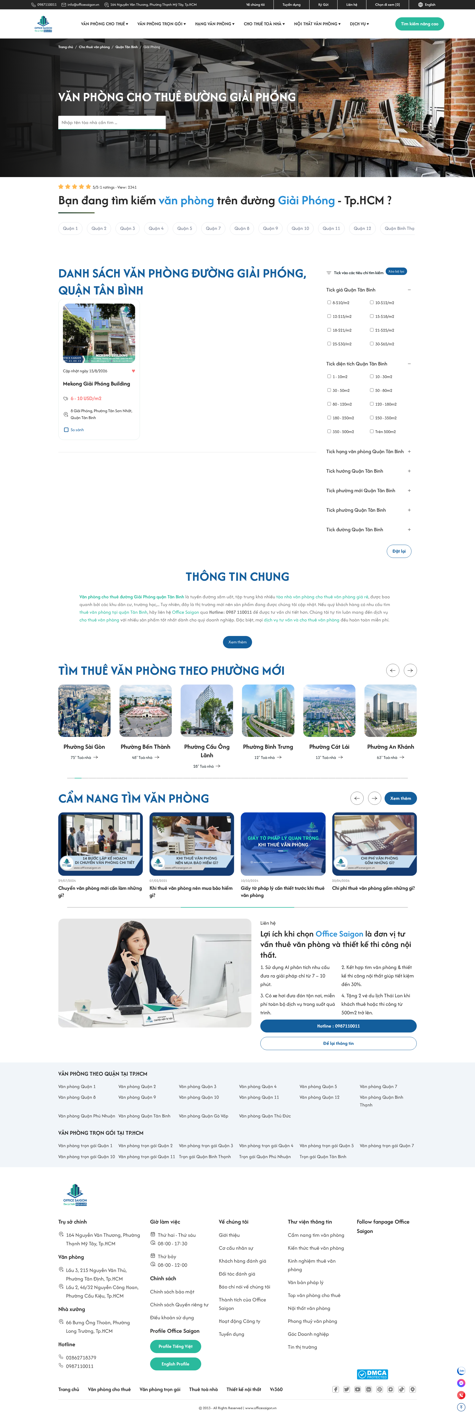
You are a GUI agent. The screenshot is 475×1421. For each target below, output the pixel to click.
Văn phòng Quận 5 (318, 1086)
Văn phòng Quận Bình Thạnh (381, 1101)
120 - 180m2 (385, 404)
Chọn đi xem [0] (387, 4)
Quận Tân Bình (83, 417)
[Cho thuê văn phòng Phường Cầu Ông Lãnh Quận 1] (193, 727)
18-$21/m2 (342, 330)
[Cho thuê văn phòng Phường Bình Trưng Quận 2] (254, 723)
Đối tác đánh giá (237, 1273)
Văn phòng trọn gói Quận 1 (85, 1145)
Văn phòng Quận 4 (258, 1086)
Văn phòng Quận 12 (319, 1097)
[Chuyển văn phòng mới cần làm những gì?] (100, 844)
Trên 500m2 (385, 431)
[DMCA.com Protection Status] (372, 1374)
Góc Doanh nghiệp (308, 1334)
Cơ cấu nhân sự (236, 1248)
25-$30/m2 (342, 344)
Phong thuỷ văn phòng (312, 1321)
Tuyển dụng (291, 4)
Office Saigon (185, 612)
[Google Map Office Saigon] (412, 1389)
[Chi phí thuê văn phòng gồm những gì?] (374, 844)
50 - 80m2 (383, 390)
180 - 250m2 (343, 418)
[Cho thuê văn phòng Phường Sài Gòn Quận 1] (71, 723)
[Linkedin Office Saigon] (368, 1389)
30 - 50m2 (341, 390)
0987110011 (47, 4)
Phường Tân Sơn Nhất (112, 411)
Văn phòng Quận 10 (199, 1097)
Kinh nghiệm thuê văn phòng (312, 1265)
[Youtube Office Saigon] (357, 1389)
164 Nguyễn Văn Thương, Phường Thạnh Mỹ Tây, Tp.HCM (153, 4)
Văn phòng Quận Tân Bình (144, 1115)
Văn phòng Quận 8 (77, 1097)
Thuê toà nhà (203, 1389)
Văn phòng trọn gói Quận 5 (327, 1145)
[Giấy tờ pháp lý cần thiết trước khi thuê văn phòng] (283, 844)
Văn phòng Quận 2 (137, 1086)
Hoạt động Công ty (239, 1321)
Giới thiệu (229, 1235)
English (429, 4)
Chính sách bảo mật (172, 1291)
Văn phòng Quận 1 (77, 1086)
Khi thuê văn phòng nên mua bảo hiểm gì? (191, 892)
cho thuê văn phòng (99, 619)
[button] (392, 670)
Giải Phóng (83, 411)
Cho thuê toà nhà (264, 24)
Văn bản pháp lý (306, 1282)
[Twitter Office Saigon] (346, 1389)
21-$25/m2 (384, 330)
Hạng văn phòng (215, 24)
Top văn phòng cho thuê (314, 1295)
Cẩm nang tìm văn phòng (316, 1235)
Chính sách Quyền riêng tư (179, 1304)
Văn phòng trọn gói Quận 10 (86, 1156)
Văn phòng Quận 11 (259, 1097)
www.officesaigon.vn (261, 1408)
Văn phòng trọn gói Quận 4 (266, 1145)
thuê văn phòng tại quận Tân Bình (113, 612)
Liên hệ (351, 4)
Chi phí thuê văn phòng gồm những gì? (373, 888)
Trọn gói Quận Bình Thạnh (205, 1156)
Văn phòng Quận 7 (378, 1086)
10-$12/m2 (384, 302)
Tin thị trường (302, 1347)
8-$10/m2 (340, 302)
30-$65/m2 (384, 344)
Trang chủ (68, 1389)
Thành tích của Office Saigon (242, 1304)
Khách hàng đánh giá (242, 1261)
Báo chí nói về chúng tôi (244, 1286)
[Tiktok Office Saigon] (401, 1389)
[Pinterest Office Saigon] (379, 1389)
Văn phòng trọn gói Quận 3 (206, 1145)
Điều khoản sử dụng (172, 1317)
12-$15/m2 (342, 316)
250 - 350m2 (385, 418)
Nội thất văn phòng (317, 24)
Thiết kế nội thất (244, 1389)
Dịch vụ (359, 24)
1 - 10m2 (339, 376)
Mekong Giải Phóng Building (96, 383)
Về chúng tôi (255, 4)
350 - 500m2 (343, 431)
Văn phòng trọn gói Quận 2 (145, 1145)
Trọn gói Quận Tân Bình (323, 1156)
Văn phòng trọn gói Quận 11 (146, 1156)
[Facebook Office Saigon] (335, 1389)
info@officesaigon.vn (83, 4)
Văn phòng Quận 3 (197, 1086)
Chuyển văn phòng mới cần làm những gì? (100, 892)
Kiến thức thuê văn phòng (316, 1248)
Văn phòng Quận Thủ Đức (265, 1115)
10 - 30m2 (383, 376)
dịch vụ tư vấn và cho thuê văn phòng (301, 619)
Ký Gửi (323, 4)
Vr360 (276, 1389)
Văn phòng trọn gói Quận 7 (387, 1145)
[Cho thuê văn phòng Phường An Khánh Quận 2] (377, 723)
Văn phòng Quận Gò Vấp (203, 1115)
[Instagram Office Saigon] (390, 1389)
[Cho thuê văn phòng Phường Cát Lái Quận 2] (316, 723)
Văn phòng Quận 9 (137, 1097)
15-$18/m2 (384, 316)
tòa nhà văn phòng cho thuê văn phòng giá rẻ (322, 596)
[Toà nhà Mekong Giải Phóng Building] (99, 333)
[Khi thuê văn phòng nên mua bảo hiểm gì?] (192, 844)
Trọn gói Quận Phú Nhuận (265, 1156)
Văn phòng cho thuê (104, 24)
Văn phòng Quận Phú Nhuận (86, 1115)
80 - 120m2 (342, 404)
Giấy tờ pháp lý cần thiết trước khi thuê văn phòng (283, 892)
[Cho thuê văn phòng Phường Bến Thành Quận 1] (132, 723)
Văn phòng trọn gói (161, 24)
